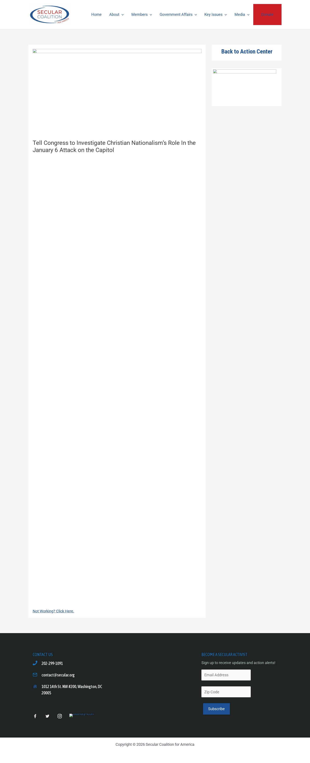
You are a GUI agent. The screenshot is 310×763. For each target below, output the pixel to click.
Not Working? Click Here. (53, 611)
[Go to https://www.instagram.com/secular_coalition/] (59, 716)
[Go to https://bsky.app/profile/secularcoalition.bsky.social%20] (81, 715)
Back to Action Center (246, 51)
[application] (121, 14)
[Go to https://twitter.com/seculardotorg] (47, 716)
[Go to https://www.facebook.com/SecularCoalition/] (35, 717)
